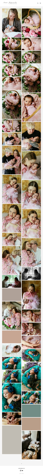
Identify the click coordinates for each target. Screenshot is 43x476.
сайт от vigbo (21, 473)
